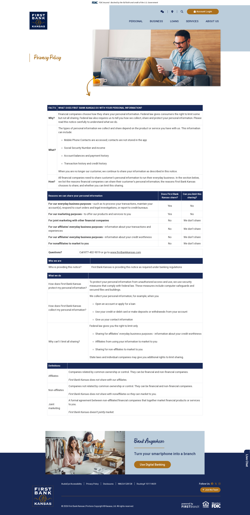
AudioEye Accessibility (71, 484)
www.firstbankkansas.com (125, 252)
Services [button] (192, 21)
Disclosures (108, 484)
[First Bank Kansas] (38, 20)
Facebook (212, 484)
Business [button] (156, 21)
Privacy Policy (92, 484)
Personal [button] (136, 21)
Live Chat (247, 460)
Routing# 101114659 (146, 484)
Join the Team (211, 490)
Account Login (204, 11)
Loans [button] (174, 21)
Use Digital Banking (152, 464)
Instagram (219, 484)
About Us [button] (212, 21)
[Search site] (182, 11)
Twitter (216, 484)
